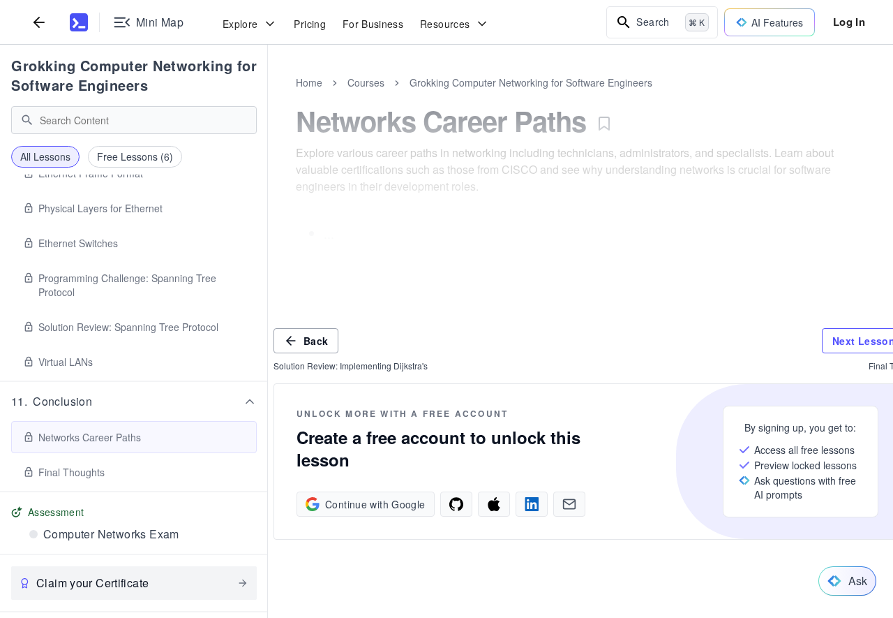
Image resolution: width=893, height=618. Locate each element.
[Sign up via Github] (456, 504)
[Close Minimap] (268, 97)
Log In (849, 21)
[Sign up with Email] (569, 504)
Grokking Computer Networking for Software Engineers (134, 75)
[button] (134, 401)
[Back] (39, 22)
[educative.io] (79, 22)
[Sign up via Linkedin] (532, 504)
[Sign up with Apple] (494, 504)
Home (309, 82)
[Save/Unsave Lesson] (604, 123)
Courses (365, 82)
